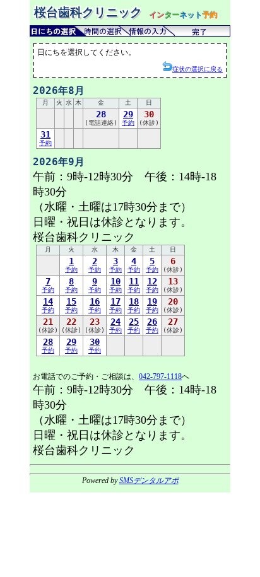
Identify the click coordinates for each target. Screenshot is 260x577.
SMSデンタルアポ (149, 480)
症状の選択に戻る (197, 69)
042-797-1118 (160, 376)
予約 (128, 117)
